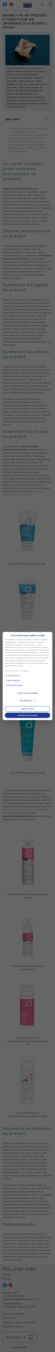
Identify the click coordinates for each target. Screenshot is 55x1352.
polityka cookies (27, 693)
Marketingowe (13, 680)
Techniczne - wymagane (18, 671)
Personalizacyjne (15, 685)
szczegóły (26, 701)
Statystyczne (13, 676)
